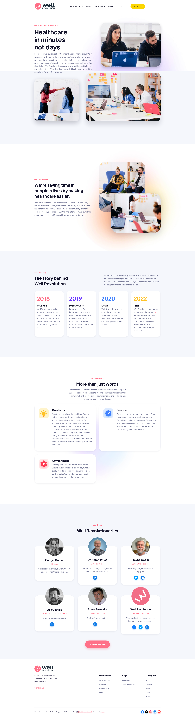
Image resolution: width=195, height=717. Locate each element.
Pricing (89, 6)
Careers (149, 684)
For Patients (104, 684)
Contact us (39, 688)
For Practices (104, 688)
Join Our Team (97, 644)
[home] (44, 6)
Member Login (137, 6)
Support (119, 6)
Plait (155, 312)
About (110, 6)
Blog (101, 692)
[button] (76, 6)
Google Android (128, 684)
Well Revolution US (85, 712)
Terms (148, 692)
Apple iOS (126, 680)
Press (148, 688)
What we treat (104, 680)
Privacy (149, 696)
